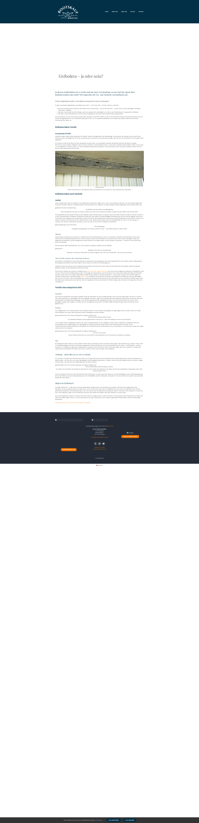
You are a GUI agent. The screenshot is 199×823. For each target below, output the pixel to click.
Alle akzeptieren (114, 820)
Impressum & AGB (99, 447)
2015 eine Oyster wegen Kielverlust (97, 271)
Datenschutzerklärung (99, 449)
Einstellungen (98, 820)
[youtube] (103, 443)
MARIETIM (110, 426)
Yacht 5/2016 (84, 276)
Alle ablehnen (130, 820)
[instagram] (99, 443)
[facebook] (95, 443)
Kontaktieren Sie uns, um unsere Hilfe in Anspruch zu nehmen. (73, 402)
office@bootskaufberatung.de (99, 437)
